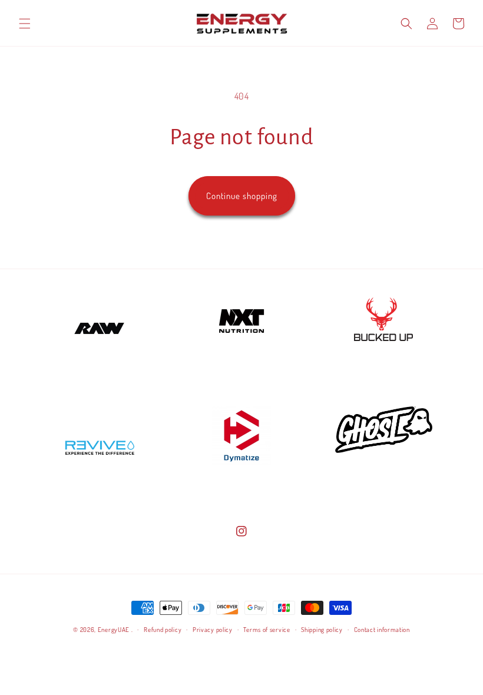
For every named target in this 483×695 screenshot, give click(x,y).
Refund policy (162, 630)
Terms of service (266, 630)
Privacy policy (213, 630)
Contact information (382, 630)
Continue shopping (241, 195)
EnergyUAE (114, 630)
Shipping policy (322, 630)
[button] (25, 24)
